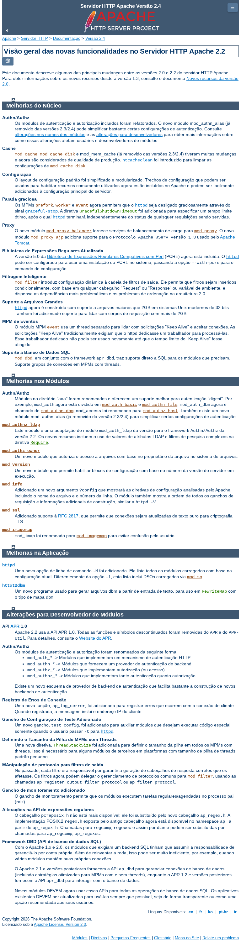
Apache (9, 38)
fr (200, 912)
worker (63, 205)
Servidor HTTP (34, 38)
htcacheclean (137, 160)
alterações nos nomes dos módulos (50, 134)
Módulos (80, 938)
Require (39, 442)
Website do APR (95, 638)
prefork (44, 205)
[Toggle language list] (7, 61)
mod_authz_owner (21, 450)
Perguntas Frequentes (130, 938)
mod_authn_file (159, 404)
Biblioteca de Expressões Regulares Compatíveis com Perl (105, 256)
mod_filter (27, 282)
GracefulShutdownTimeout (108, 211)
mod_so (194, 576)
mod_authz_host (160, 410)
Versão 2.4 (95, 38)
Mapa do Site (187, 938)
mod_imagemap (17, 529)
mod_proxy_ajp (47, 237)
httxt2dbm (13, 585)
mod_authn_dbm (57, 410)
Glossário (162, 938)
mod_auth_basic (119, 404)
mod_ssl (11, 510)
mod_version (16, 464)
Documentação (66, 38)
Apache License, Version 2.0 (60, 924)
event (82, 205)
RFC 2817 (68, 515)
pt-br (223, 912)
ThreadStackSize (72, 745)
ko (210, 912)
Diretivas (99, 938)
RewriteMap (214, 591)
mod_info (12, 484)
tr (235, 912)
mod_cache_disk (57, 154)
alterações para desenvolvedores (129, 134)
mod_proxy (205, 230)
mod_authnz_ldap (21, 424)
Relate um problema (220, 938)
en (191, 912)
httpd (141, 205)
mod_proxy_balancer (69, 230)
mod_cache (26, 154)
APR (14, 626)
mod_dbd (23, 358)
